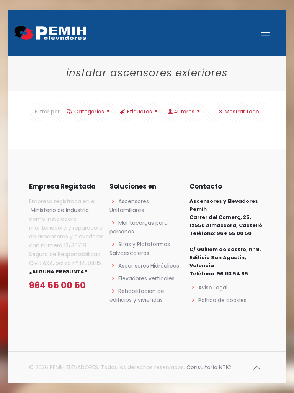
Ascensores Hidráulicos (148, 266)
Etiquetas (139, 111)
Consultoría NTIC (208, 367)
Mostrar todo (242, 111)
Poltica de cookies (222, 300)
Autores (184, 111)
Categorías (89, 111)
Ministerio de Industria (59, 210)
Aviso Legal (212, 287)
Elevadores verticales (146, 278)
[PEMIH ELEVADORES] (50, 33)
